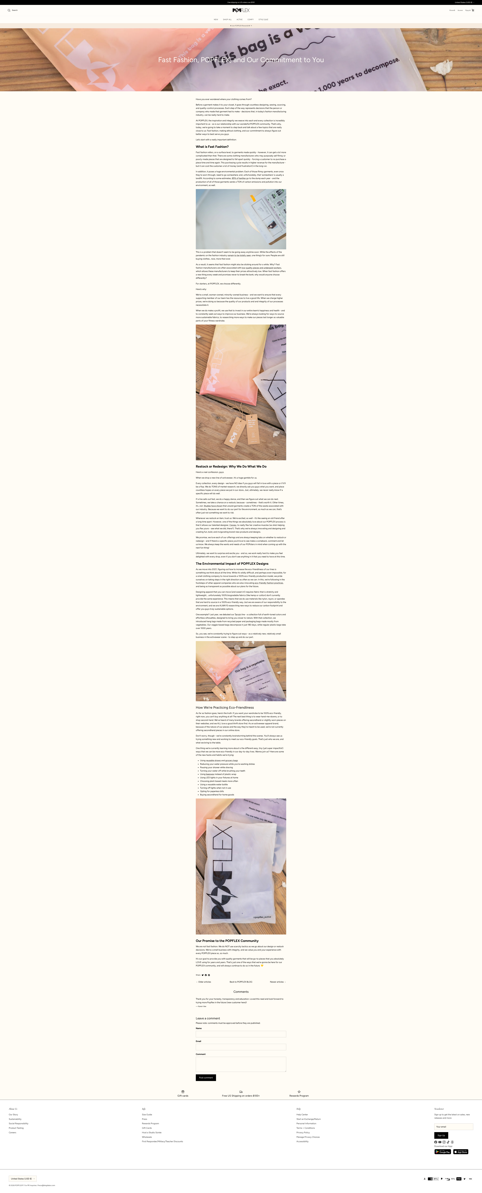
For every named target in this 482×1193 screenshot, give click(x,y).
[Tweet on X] (203, 975)
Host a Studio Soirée (151, 1132)
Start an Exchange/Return (308, 1119)
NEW (216, 19)
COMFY (251, 19)
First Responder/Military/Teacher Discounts (162, 1141)
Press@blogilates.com (46, 1185)
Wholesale (147, 1137)
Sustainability (15, 1119)
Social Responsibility (18, 1123)
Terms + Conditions (305, 1128)
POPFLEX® (19, 1185)
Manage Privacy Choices (308, 1137)
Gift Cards (147, 1128)
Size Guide (147, 1114)
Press (144, 1119)
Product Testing (16, 1128)
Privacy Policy (303, 1132)
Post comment (206, 1077)
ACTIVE (240, 19)
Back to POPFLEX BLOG (241, 982)
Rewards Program (150, 1123)
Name (199, 1028)
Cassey (232, 525)
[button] (241, 25)
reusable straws (213, 760)
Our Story (13, 1114)
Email (198, 1041)
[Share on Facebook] (206, 975)
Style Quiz (263, 19)
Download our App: (443, 1146)
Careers (12, 1132)
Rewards (452, 10)
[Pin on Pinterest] (209, 975)
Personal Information (306, 1123)
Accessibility (302, 1141)
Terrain (238, 614)
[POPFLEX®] (241, 10)
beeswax (210, 774)
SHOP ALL (227, 19)
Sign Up (441, 1135)
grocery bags (231, 760)
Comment (201, 1054)
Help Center (302, 1114)
